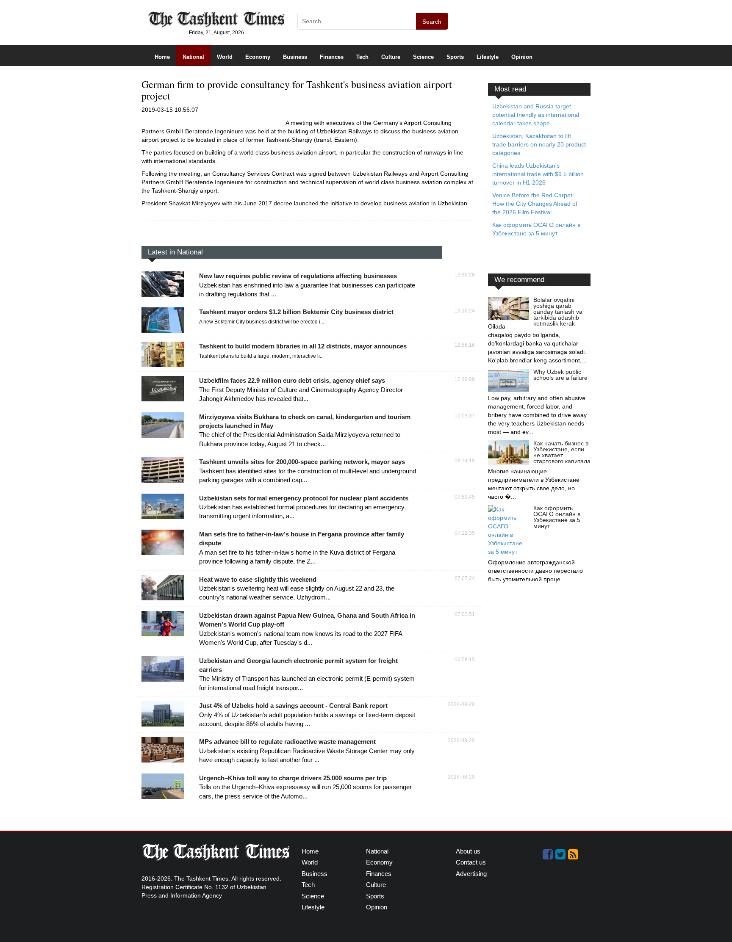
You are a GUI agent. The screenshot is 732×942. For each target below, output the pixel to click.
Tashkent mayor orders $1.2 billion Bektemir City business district (296, 311)
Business (295, 57)
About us (468, 851)
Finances (332, 57)
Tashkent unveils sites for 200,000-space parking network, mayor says (302, 461)
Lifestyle (488, 57)
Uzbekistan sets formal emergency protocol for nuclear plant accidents (303, 498)
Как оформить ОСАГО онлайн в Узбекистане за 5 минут (556, 517)
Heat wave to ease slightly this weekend (257, 579)
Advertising (471, 873)
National (193, 57)
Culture (390, 57)
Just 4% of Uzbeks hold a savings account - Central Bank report (293, 705)
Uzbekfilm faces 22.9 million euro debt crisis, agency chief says (292, 380)
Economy (257, 57)
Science (423, 57)
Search (431, 21)
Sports (455, 57)
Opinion (521, 57)
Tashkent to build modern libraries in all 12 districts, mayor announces (303, 346)
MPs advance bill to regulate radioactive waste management (287, 741)
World (225, 57)
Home (162, 57)
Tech (362, 57)
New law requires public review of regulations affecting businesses (298, 275)
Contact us (471, 862)
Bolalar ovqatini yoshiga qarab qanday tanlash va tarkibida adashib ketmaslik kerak (557, 311)
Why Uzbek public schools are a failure (560, 374)
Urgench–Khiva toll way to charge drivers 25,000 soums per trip (293, 778)
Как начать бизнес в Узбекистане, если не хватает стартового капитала (562, 452)
